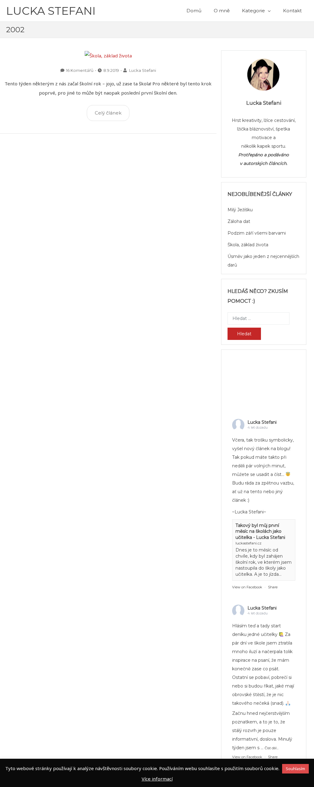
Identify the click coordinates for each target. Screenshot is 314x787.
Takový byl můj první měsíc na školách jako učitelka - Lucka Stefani (260, 531)
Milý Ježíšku (240, 209)
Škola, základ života (248, 244)
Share (273, 587)
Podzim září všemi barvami (257, 233)
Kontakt (292, 11)
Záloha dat (239, 221)
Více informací (157, 779)
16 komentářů (80, 70)
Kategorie (253, 11)
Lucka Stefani (51, 11)
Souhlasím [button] (295, 768)
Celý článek (108, 113)
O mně (222, 11)
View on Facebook (247, 587)
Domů (193, 11)
